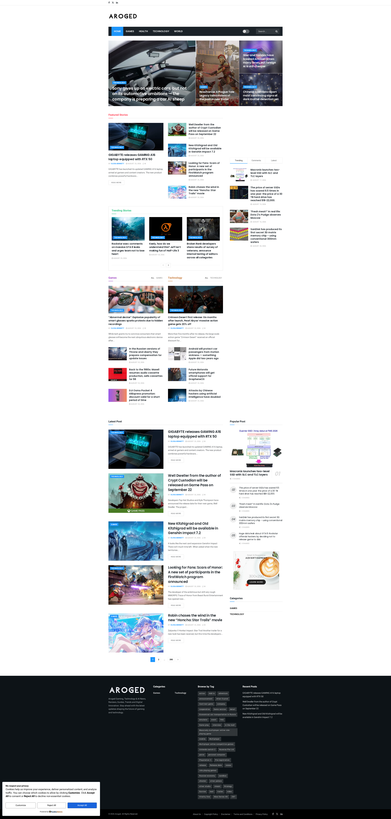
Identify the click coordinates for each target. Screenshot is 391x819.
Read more (117, 182)
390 (171, 659)
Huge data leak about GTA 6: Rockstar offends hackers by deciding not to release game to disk (258, 536)
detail (232, 709)
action (202, 693)
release (202, 765)
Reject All (51, 805)
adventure (223, 693)
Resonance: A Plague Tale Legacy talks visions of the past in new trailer (216, 95)
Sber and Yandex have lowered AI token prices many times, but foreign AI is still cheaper (259, 60)
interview (217, 725)
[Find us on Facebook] (109, 2)
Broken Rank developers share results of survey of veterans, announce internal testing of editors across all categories (202, 250)
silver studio (205, 786)
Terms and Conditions (243, 814)
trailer (220, 791)
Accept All (82, 805)
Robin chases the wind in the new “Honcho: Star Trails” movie (204, 190)
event (213, 719)
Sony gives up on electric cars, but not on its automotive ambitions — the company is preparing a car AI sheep (149, 94)
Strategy (228, 786)
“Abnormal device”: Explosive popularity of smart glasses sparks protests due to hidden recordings (135, 320)
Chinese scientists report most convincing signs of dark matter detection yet (261, 95)
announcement (205, 698)
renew (228, 765)
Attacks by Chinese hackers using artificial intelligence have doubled (205, 393)
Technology (161, 31)
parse (201, 754)
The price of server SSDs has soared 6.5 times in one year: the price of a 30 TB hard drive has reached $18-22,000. (266, 194)
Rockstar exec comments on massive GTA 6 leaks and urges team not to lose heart (128, 249)
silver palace (216, 781)
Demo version (220, 709)
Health (143, 31)
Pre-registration (222, 760)
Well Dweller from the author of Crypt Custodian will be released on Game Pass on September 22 (205, 129)
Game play (204, 725)
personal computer (216, 754)
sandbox (222, 776)
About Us (197, 814)
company (221, 704)
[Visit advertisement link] (256, 570)
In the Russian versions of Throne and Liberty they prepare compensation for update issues (145, 353)
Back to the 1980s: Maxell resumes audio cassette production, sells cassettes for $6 (146, 374)
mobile (202, 739)
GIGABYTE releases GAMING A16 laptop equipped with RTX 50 (131, 157)
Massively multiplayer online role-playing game (214, 732)
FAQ (222, 719)
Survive (202, 791)
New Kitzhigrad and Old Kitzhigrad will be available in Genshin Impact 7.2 (205, 148)
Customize (21, 805)
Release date (216, 765)
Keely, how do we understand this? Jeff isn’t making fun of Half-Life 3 (165, 247)
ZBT (233, 796)
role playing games (207, 770)
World (178, 31)
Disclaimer (225, 814)
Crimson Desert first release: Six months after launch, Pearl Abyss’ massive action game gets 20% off (193, 320)
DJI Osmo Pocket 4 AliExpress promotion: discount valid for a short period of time (144, 395)
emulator (203, 719)
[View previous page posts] (163, 265)
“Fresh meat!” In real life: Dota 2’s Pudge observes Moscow (265, 215)
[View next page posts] (168, 265)
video (229, 791)
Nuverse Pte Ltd (226, 749)
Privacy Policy (262, 814)
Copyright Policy (211, 814)
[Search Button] (277, 31)
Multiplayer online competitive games (216, 744)
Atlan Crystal (222, 698)
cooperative (204, 709)
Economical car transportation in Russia (217, 714)
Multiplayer (214, 739)
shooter (202, 781)
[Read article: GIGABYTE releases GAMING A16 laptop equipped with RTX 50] (135, 136)
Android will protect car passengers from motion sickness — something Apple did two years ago (204, 353)
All (152, 278)
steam (217, 786)
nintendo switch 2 (207, 749)
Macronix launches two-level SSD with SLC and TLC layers (265, 173)
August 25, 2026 (138, 105)
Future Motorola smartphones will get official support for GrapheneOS (202, 374)
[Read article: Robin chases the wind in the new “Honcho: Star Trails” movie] (177, 192)
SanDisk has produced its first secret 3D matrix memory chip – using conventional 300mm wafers (266, 236)
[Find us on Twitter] (113, 2)
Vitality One (204, 796)
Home (117, 31)
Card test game (206, 704)
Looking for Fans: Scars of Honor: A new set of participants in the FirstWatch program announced (204, 169)
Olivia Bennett (121, 105)
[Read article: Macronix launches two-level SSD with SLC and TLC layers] (256, 448)
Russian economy (207, 776)
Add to (212, 693)
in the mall (230, 725)
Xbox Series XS (221, 796)
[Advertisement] (256, 131)
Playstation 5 (205, 760)
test (212, 791)
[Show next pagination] (178, 659)
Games (130, 31)
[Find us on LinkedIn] (117, 2)
